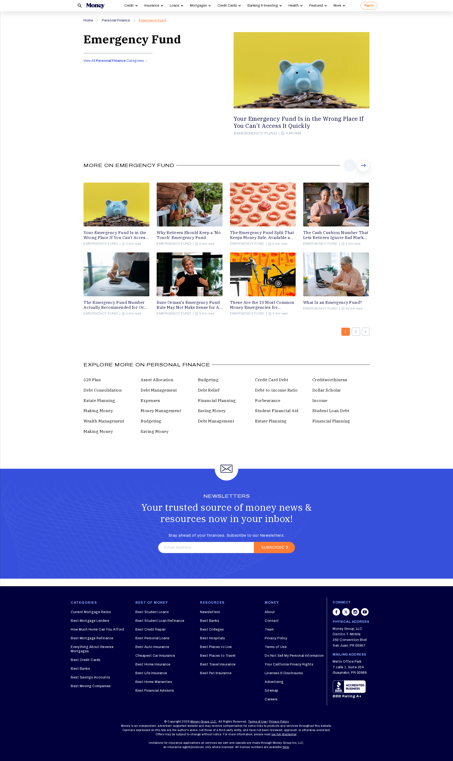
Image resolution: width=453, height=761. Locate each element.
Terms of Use (276, 647)
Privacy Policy (276, 638)
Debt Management (159, 390)
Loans (174, 5)
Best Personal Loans (152, 638)
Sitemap (271, 690)
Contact (272, 621)
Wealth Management (104, 421)
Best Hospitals (212, 638)
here (286, 747)
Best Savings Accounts (90, 677)
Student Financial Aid (276, 410)
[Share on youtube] (365, 612)
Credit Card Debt (271, 379)
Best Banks (80, 668)
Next (363, 171)
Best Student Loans (152, 612)
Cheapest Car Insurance (155, 655)
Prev (350, 171)
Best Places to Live (216, 647)
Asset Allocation (157, 379)
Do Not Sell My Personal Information (294, 655)
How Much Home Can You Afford (97, 629)
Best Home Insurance (153, 664)
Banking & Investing (262, 5)
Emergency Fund (152, 20)
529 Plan (92, 379)
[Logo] (95, 5)
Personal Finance (116, 20)
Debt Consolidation (103, 390)
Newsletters (210, 612)
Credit (129, 5)
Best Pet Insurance (215, 673)
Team (269, 629)
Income (319, 400)
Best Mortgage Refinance (92, 638)
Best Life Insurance (151, 673)
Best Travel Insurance (218, 664)
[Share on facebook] (336, 612)
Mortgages (198, 5)
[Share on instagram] (355, 612)
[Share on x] (346, 612)
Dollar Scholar (326, 390)
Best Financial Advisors (154, 690)
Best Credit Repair (150, 629)
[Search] (80, 5)
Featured (316, 5)
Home (88, 20)
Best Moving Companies (91, 686)
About (270, 612)
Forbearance (268, 400)
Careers (271, 699)
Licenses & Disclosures (284, 673)
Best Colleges (212, 629)
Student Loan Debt (330, 410)
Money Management (161, 410)
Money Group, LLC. (203, 721)
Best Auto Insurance (152, 647)
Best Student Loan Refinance (160, 621)
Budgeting (208, 379)
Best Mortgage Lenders (90, 621)
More (337, 5)
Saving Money (212, 410)
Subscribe (272, 547)
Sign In (369, 5)
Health (294, 5)
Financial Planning (217, 400)
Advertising (274, 682)
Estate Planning (99, 400)
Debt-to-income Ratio (276, 390)
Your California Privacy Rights (289, 664)
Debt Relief (209, 390)
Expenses (150, 400)
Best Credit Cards (86, 660)
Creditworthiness (329, 379)
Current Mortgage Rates (91, 612)
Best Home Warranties (153, 682)
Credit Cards (227, 5)
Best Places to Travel (217, 655)
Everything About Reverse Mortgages (92, 649)
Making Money (98, 410)
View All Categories (114, 61)
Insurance (151, 5)
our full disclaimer (284, 734)
